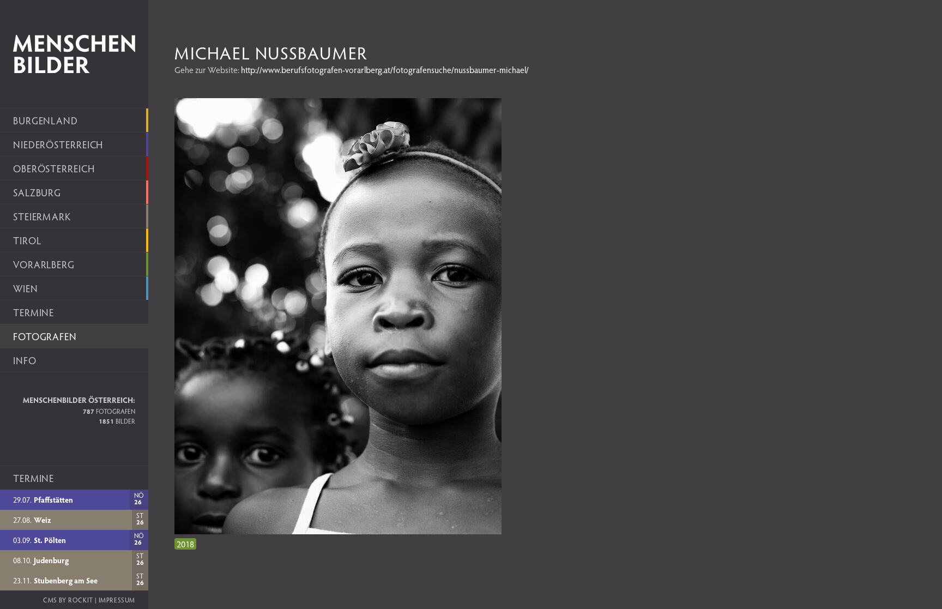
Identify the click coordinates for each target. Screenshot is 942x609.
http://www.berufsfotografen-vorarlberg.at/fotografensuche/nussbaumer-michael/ (385, 69)
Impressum (117, 599)
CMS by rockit (68, 599)
